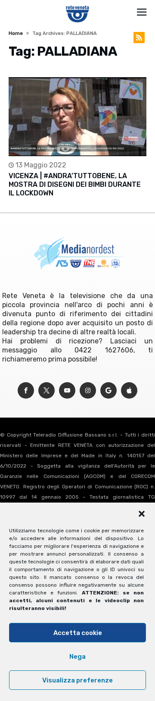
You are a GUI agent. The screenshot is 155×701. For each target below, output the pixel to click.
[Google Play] (108, 390)
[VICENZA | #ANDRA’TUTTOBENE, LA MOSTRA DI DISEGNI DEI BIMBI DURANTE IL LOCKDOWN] (77, 116)
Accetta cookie (77, 633)
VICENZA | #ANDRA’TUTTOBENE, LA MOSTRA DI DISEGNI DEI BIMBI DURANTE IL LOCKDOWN (75, 184)
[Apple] (129, 390)
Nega (77, 656)
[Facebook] (26, 390)
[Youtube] (67, 390)
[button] (141, 513)
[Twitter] (46, 390)
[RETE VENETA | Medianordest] (77, 5)
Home (16, 33)
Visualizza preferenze (77, 680)
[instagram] (88, 390)
